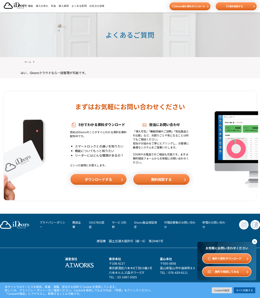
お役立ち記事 (96, 6)
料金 (53, 6)
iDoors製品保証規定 (145, 224)
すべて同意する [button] (244, 290)
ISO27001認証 (96, 224)
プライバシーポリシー (52, 224)
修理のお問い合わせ (213, 224)
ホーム (27, 61)
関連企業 (76, 224)
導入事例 (64, 6)
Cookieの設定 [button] (222, 290)
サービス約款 (119, 224)
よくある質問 (79, 6)
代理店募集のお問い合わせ (179, 224)
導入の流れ (42, 6)
